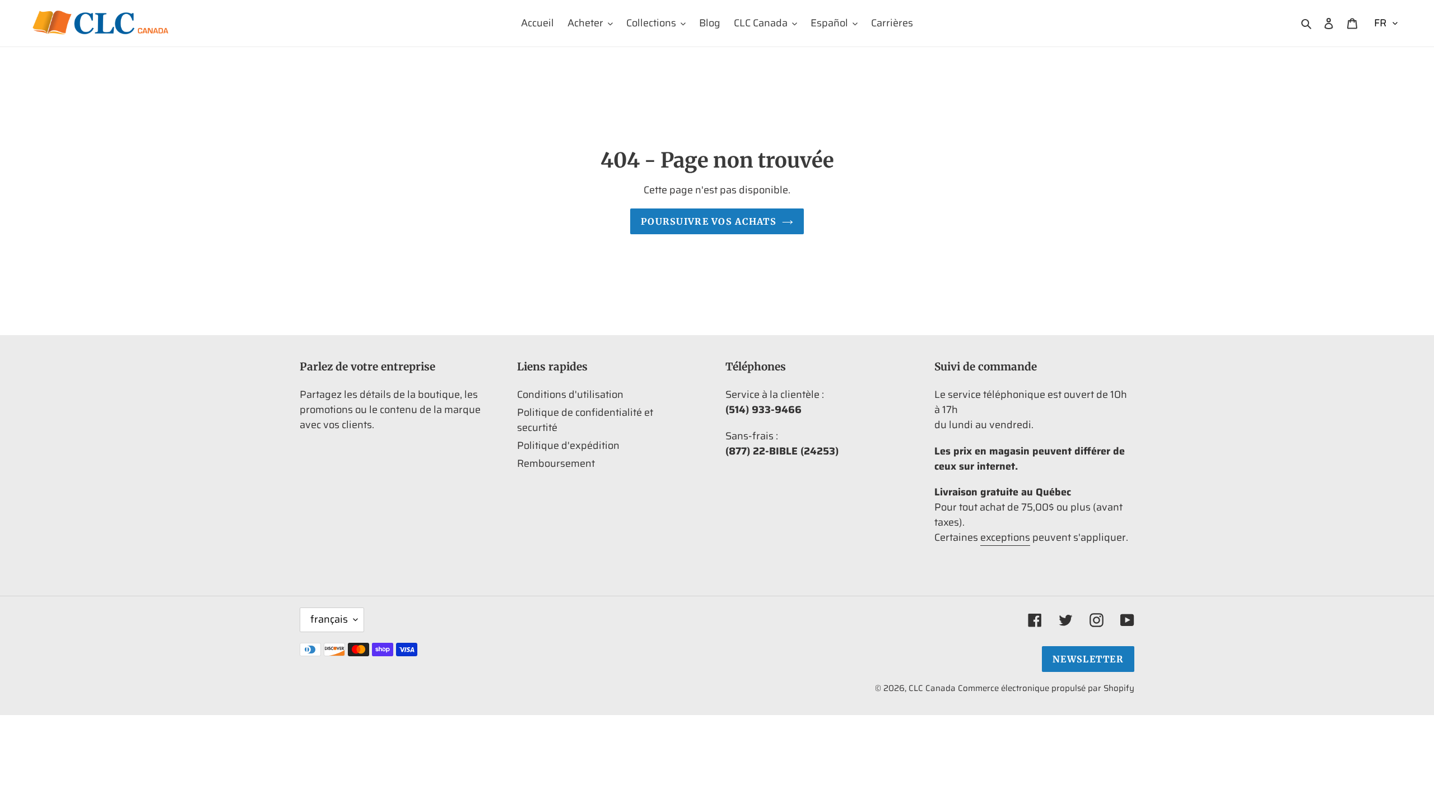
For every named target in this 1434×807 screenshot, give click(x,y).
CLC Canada (932, 688)
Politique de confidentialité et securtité (585, 420)
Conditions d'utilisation (570, 394)
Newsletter (1088, 659)
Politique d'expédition (568, 445)
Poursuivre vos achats (708, 221)
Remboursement (556, 463)
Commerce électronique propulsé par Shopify (1046, 688)
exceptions (1005, 537)
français (329, 619)
